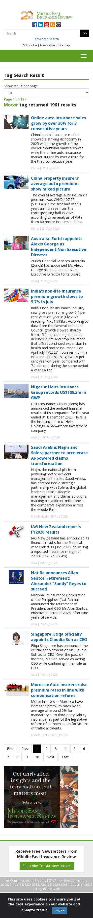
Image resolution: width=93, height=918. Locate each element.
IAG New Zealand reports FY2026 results (56, 529)
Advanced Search (46, 39)
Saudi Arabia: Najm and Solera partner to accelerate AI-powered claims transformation (59, 455)
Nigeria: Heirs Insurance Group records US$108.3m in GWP (58, 392)
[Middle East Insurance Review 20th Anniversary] (46, 15)
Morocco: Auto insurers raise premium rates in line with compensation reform (59, 690)
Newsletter (47, 45)
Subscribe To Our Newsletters (47, 865)
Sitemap (64, 45)
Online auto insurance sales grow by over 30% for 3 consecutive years (58, 123)
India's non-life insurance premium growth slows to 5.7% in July (57, 296)
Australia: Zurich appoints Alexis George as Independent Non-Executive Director (58, 247)
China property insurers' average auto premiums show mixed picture (55, 183)
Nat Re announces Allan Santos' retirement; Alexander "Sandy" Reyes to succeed (58, 581)
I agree (59, 910)
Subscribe (30, 45)
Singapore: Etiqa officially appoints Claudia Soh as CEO (59, 636)
